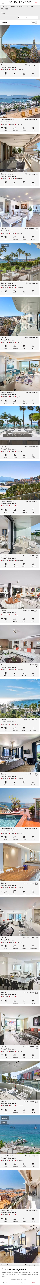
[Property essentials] (2, 73)
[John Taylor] (20, 2)
